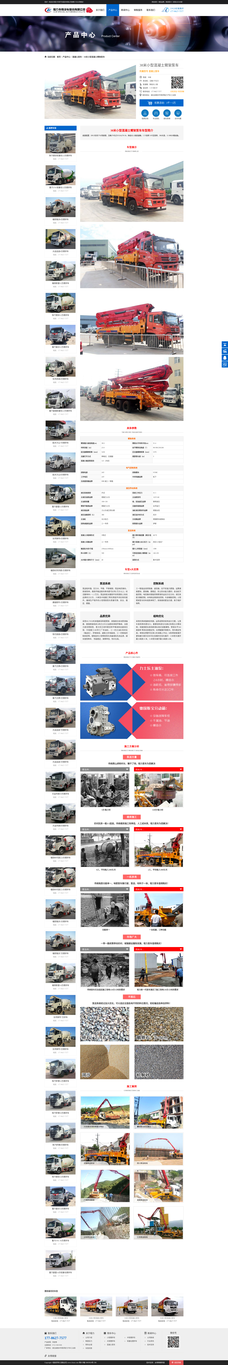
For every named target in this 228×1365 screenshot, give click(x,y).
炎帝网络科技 (160, 1362)
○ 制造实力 (87, 1341)
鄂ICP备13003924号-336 (87, 1362)
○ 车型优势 (87, 1348)
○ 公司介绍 (87, 1337)
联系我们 (151, 10)
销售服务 (138, 10)
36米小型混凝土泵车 (96, 1318)
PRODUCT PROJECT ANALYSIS (132, 750)
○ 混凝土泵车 (109, 1345)
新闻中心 (125, 10)
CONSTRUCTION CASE (132, 1090)
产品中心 (113, 10)
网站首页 (154, 2)
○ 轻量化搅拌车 (130, 1341)
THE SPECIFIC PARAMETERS (132, 432)
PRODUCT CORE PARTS (132, 657)
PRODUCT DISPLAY (132, 151)
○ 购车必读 (87, 1345)
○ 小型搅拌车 (109, 1337)
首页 (59, 57)
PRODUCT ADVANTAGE (132, 573)
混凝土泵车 (77, 57)
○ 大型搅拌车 (109, 1341)
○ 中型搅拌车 (129, 1337)
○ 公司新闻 (149, 1337)
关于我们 (100, 10)
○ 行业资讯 (149, 1341)
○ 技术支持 (149, 1345)
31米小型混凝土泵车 (60, 1318)
